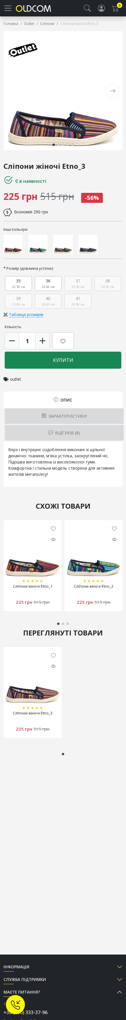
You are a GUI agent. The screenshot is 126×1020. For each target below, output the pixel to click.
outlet (15, 379)
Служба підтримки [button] (25, 979)
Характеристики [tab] (67, 416)
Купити (63, 360)
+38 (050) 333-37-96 (25, 1012)
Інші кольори (16, 229)
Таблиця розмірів (26, 314)
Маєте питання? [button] (22, 992)
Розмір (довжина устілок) (29, 268)
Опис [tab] (65, 400)
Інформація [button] (16, 967)
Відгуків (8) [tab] (67, 433)
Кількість (13, 326)
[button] (87, 8)
